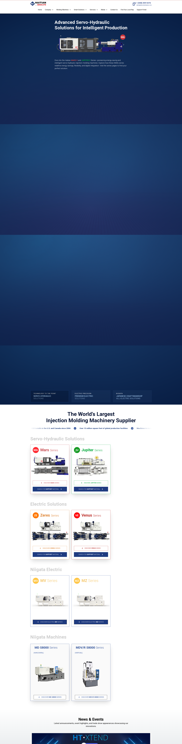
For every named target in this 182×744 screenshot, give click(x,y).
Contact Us (114, 10)
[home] (38, 4)
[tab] (49, 396)
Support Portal (141, 10)
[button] (49, 9)
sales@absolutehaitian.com (144, 5)
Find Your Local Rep (127, 10)
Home (40, 10)
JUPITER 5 (86, 60)
